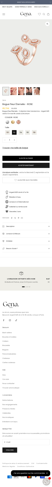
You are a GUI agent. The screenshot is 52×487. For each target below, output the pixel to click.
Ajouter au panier (26, 158)
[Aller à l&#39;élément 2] (13, 91)
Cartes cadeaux (8, 362)
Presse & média (8, 409)
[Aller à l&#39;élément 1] (5, 91)
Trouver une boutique (10, 388)
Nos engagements (9, 404)
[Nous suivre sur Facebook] (3, 320)
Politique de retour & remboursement (15, 463)
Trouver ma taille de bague (15, 147)
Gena (4, 100)
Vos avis (5, 379)
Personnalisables (9, 354)
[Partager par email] (22, 218)
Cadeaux (6, 358)
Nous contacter (8, 383)
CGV (32, 463)
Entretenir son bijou (9, 421)
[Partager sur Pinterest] (18, 218)
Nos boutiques (8, 417)
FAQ (4, 375)
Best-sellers (7, 332)
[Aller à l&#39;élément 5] (36, 91)
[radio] (7, 122)
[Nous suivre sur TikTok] (16, 320)
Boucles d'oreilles (9, 337)
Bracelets (6, 345)
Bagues (5, 350)
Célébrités (6, 413)
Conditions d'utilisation (25, 466)
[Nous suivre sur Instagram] (10, 320)
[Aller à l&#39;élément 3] (21, 91)
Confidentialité (41, 463)
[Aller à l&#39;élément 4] (29, 91)
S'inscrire (10, 450)
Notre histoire (7, 400)
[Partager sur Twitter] (15, 218)
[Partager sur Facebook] (12, 218)
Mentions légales (8, 466)
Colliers (5, 341)
